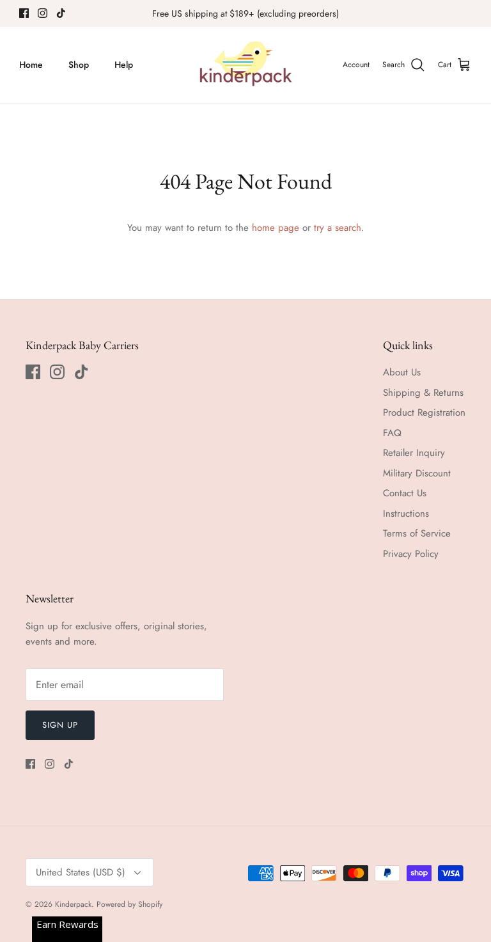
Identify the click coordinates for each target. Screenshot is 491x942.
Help (123, 64)
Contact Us (404, 493)
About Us (402, 372)
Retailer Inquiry (414, 453)
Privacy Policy (411, 554)
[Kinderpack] (245, 65)
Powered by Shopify (129, 904)
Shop (78, 64)
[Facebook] (24, 13)
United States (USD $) (80, 872)
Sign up (60, 725)
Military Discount (417, 473)
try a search (337, 228)
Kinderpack (73, 904)
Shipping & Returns (423, 393)
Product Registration (424, 412)
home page (275, 228)
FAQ (392, 433)
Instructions (406, 513)
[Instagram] (42, 13)
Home (31, 64)
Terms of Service (417, 533)
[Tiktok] (61, 13)
